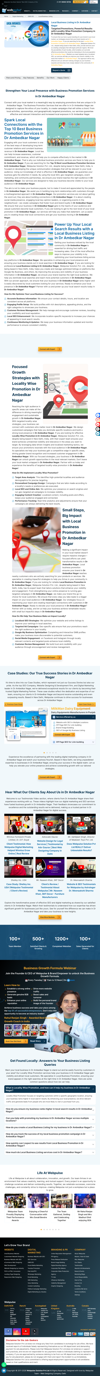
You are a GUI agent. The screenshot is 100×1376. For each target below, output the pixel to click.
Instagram (17, 1334)
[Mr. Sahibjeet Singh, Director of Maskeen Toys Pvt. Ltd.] (81, 824)
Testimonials (78, 1265)
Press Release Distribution (59, 1259)
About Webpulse (80, 1253)
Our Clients (78, 1262)
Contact (94, 11)
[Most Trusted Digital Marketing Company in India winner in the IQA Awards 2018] (43, 1027)
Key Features (28, 78)
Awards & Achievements (82, 1268)
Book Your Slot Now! (13, 1041)
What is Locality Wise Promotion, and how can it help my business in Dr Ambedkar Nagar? (48, 1089)
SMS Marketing (33, 1280)
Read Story (35, 1041)
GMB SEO (31, 1262)
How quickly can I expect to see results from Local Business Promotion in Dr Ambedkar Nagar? (44, 1144)
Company (75, 11)
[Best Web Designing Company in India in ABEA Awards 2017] (8, 1027)
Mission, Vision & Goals (82, 1256)
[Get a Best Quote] (3, 1370)
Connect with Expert (47, 349)
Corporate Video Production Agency (60, 1272)
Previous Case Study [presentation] (14, 704)
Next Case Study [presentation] (85, 704)
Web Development (10, 1265)
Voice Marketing (33, 1283)
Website (27, 11)
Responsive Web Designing (13, 1277)
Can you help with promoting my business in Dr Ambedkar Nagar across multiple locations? (47, 1119)
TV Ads (53, 1277)
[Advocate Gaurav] (50, 824)
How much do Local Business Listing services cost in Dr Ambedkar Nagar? (44, 1152)
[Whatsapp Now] (3, 1364)
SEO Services (32, 1259)
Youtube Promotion (34, 1268)
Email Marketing (33, 1277)
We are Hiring (78, 2)
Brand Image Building (58, 1262)
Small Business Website (11, 1253)
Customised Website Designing (14, 1256)
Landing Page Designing (12, 1274)
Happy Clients (63, 78)
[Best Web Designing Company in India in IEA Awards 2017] (17, 1027)
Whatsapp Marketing (34, 1274)
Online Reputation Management (61, 1253)
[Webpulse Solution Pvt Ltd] (11, 10)
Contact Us (78, 1283)
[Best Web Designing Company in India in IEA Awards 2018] (25, 1027)
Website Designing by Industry (14, 1268)
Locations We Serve (81, 1289)
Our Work (84, 11)
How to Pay (78, 1280)
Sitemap (77, 1295)
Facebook (8, 1334)
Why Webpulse (79, 1259)
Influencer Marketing (57, 1280)
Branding (77, 1286)
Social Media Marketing (35, 1265)
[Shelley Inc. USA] (18, 867)
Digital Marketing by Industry (37, 1292)
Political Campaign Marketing (37, 1289)
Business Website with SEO (12, 1259)
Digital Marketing (39, 11)
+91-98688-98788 (64, 2)
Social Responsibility (81, 1277)
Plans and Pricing (13, 78)
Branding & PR (54, 11)
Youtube (25, 1334)
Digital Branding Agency (59, 1265)
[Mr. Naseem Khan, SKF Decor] (50, 867)
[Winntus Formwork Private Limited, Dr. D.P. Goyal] (18, 824)
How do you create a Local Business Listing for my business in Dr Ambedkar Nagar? (49, 1127)
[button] (73, 717)
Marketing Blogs (80, 1274)
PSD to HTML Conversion (12, 1271)
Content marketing (34, 1286)
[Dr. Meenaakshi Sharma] (81, 867)
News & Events (79, 1271)
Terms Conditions (80, 1292)
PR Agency (54, 1256)
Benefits (40, 78)
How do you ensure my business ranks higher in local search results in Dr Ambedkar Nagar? (49, 1110)
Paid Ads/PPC (32, 1271)
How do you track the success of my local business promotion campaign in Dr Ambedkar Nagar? (45, 1135)
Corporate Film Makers (58, 1268)
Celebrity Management (58, 1283)
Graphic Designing (57, 1286)
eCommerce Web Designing (13, 1262)
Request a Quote (59, 70)
